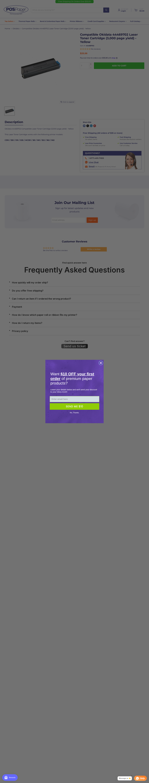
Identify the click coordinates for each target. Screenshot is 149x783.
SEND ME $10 (74, 406)
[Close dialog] (101, 363)
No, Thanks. (74, 413)
